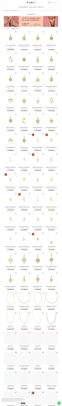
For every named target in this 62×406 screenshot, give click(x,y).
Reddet (18, 403)
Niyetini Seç (40, 7)
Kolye (9, 10)
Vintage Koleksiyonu (23, 7)
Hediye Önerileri (33, 7)
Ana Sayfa (5, 10)
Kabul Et (23, 403)
